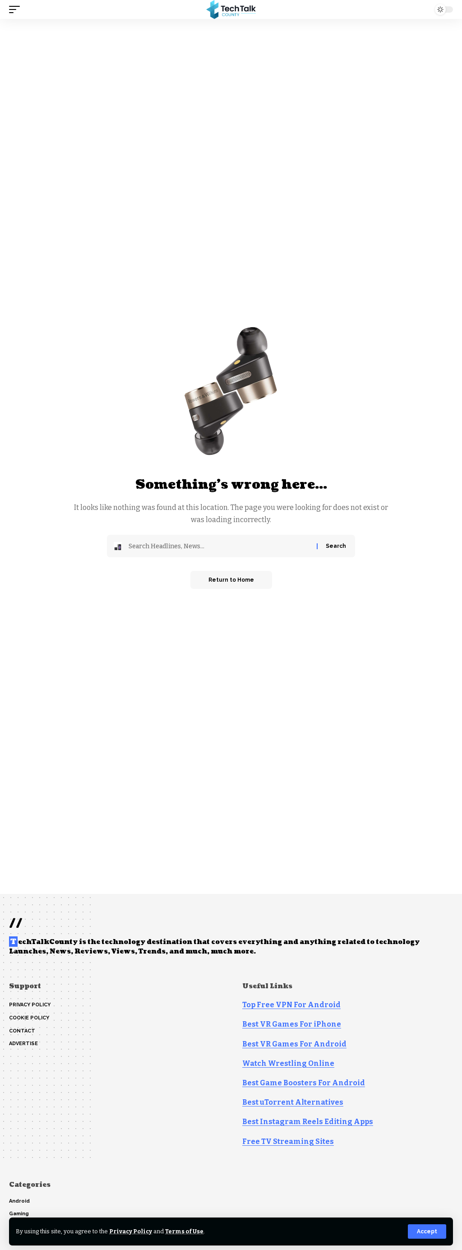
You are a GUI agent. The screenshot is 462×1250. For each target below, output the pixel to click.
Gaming (19, 1214)
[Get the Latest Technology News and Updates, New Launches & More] (231, 9)
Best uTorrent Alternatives (292, 1102)
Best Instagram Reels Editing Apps (307, 1121)
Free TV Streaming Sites (288, 1141)
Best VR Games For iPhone (291, 1024)
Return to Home (231, 580)
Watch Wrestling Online (288, 1063)
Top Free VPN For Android (291, 1004)
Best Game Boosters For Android (303, 1083)
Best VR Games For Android (294, 1044)
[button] (427, 1231)
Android (19, 1201)
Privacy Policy (130, 1231)
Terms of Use (184, 1231)
